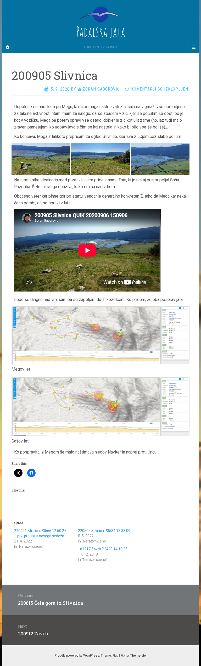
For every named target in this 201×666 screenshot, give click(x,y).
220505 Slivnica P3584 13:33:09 (104, 531)
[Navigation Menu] (193, 47)
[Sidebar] (7, 47)
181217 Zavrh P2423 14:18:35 (102, 549)
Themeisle (138, 655)
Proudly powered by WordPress (77, 655)
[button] (41, 159)
